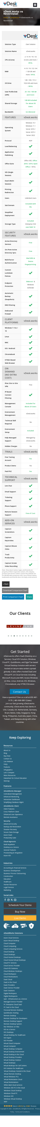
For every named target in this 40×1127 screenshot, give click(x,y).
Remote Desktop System (13, 1024)
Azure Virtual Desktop (11, 941)
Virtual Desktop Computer (13, 1049)
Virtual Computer (10, 1046)
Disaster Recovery (10, 829)
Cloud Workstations (11, 977)
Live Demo (20, 918)
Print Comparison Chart (13, 597)
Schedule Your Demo (20, 905)
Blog (5, 753)
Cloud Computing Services (13, 949)
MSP (5, 1102)
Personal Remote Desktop (13, 1010)
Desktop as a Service (11, 847)
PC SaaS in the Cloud (11, 1007)
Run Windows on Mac (11, 1027)
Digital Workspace (10, 993)
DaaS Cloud (8, 979)
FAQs (6, 764)
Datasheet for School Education (15, 778)
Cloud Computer (9, 943)
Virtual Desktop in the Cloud (14, 1054)
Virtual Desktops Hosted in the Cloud (17, 1071)
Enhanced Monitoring (11, 797)
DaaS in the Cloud (10, 982)
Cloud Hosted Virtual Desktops (15, 960)
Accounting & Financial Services (15, 868)
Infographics (8, 770)
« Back (5, 584)
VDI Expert (7, 1038)
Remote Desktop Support (13, 1021)
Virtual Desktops (9, 1063)
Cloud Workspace (10, 974)
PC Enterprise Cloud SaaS (13, 1004)
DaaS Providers (9, 985)
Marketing (7, 890)
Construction (8, 876)
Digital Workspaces (10, 996)
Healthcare (7, 882)
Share (29, 597)
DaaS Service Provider (12, 988)
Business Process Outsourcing (15, 873)
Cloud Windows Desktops (13, 971)
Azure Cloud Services (11, 938)
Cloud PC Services (10, 963)
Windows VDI (8, 1096)
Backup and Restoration (12, 827)
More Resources (10, 775)
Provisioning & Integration (13, 853)
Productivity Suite (10, 838)
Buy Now (7, 756)
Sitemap (7, 781)
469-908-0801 (20, 700)
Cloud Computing (10, 946)
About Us (7, 750)
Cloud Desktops (9, 954)
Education (7, 879)
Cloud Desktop (9, 952)
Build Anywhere (9, 844)
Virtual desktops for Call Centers (15, 1065)
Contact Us (19, 691)
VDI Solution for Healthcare (13, 1068)
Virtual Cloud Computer (12, 1043)
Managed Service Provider (13, 1002)
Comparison (15, 17)
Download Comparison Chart (15, 590)
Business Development (12, 871)
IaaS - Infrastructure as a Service (15, 999)
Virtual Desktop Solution (12, 1060)
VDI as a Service (9, 1029)
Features (7, 767)
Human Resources (10, 884)
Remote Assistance (11, 817)
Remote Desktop (10, 1015)
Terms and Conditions (22, 1112)
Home (5, 17)
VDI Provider (8, 1040)
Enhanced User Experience (13, 814)
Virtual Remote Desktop (12, 1074)
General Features (10, 850)
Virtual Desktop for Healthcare (14, 1035)
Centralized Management (13, 794)
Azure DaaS (8, 835)
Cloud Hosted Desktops (12, 957)
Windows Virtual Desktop (13, 1099)
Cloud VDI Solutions (11, 968)
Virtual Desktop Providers (13, 1057)
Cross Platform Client (11, 812)
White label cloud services (13, 1085)
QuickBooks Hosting (11, 1013)
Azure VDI (7, 855)
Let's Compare (9, 772)
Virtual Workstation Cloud (13, 1079)
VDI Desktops (9, 1032)
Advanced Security (10, 824)
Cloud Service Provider (12, 966)
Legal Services (9, 887)
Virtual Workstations (11, 1082)
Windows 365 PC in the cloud (14, 1088)
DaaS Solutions (9, 990)
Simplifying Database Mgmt (14, 802)
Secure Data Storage (11, 832)
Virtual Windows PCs (11, 1077)
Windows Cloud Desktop (13, 1090)
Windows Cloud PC (10, 1093)
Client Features (9, 809)
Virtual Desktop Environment (14, 1052)
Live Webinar (8, 761)
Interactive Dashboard (12, 799)
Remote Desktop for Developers (15, 1018)
